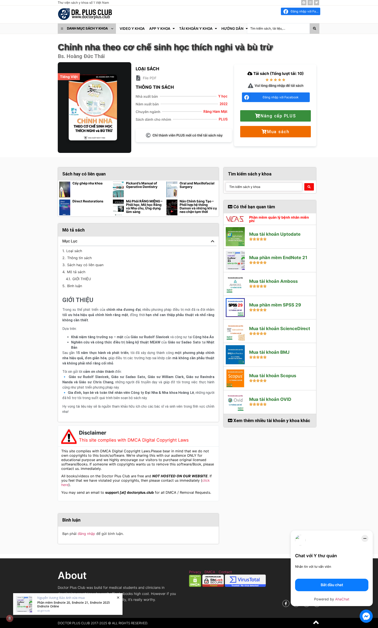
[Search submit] (314, 28)
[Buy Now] (67, 604)
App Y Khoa (159, 28)
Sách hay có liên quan (85, 265)
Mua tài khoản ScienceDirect (279, 328)
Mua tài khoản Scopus (272, 375)
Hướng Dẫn (232, 28)
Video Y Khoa (132, 28)
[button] (212, 241)
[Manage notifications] (9, 618)
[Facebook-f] (285, 603)
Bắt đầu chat (332, 585)
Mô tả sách (76, 272)
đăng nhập (86, 533)
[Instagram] (310, 2)
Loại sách (74, 251)
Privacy (195, 572)
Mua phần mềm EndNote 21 (278, 257)
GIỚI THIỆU (81, 279)
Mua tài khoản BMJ (269, 352)
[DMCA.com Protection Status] (195, 585)
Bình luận (74, 286)
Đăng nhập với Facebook (305, 11)
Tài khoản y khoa (196, 28)
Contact (225, 572)
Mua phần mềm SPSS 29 (275, 305)
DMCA (210, 572)
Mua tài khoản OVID (270, 399)
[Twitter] (316, 2)
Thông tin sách (79, 258)
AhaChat (342, 599)
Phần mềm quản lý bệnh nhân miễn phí (279, 219)
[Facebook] (303, 2)
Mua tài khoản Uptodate (275, 234)
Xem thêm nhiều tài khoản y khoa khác (271, 420)
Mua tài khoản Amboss (273, 281)
